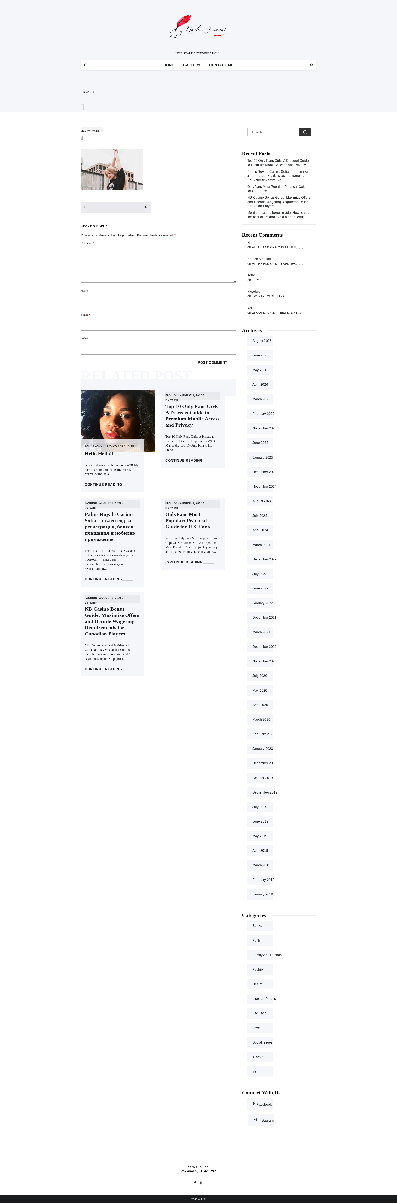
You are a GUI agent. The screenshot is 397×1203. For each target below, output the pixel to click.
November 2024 (264, 486)
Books (257, 926)
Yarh (89, 445)
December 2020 (264, 647)
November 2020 (264, 661)
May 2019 (259, 836)
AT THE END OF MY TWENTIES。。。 (278, 247)
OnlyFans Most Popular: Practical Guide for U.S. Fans (187, 520)
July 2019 (259, 807)
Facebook (264, 1104)
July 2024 (259, 515)
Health (257, 984)
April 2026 (260, 384)
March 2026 (261, 399)
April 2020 (260, 705)
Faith (256, 940)
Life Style (259, 1013)
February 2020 (263, 734)
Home (169, 65)
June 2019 (260, 821)
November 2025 (264, 428)
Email (85, 314)
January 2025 (262, 457)
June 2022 (260, 588)
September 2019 (264, 792)
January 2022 (262, 603)
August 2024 (261, 501)
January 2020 (262, 748)
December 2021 (264, 617)
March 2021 (261, 632)
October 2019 (262, 778)
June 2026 (260, 355)
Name (85, 290)
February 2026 (263, 413)
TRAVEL (259, 1057)
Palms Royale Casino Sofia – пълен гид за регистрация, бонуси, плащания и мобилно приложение (110, 526)
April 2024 (260, 530)
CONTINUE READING (103, 484)
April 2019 (260, 850)
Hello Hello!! (99, 453)
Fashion (171, 395)
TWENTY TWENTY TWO (269, 296)
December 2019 (264, 763)
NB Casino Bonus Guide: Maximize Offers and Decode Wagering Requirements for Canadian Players (112, 621)
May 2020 (259, 690)
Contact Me (221, 65)
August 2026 (261, 341)
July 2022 (259, 574)
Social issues (262, 1042)
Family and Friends (267, 955)
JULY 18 (257, 280)
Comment (88, 243)
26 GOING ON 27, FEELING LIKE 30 (277, 312)
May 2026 (259, 370)
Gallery (192, 65)
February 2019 (263, 880)
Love (256, 1028)
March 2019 (261, 865)
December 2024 (264, 472)
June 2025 (260, 442)
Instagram (266, 1120)
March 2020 (261, 719)
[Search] (311, 65)
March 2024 (261, 545)
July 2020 (259, 676)
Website (85, 338)
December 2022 (264, 559)
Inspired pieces (264, 998)
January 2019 (262, 894)
